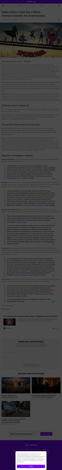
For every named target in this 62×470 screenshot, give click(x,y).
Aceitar (31, 466)
